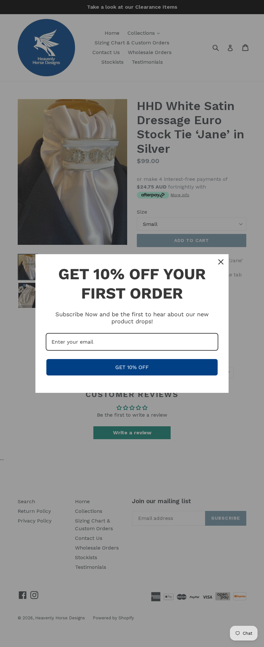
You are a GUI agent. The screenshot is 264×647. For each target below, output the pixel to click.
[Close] (221, 262)
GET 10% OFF (132, 367)
